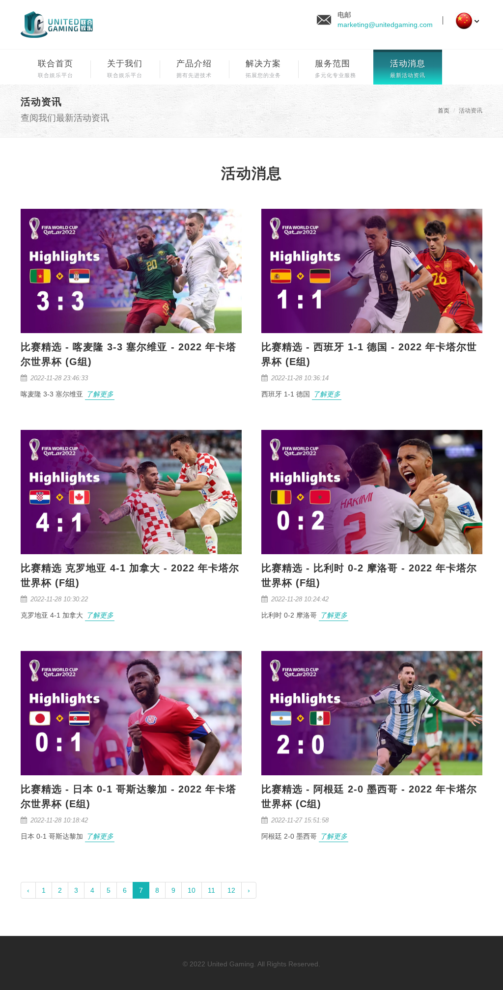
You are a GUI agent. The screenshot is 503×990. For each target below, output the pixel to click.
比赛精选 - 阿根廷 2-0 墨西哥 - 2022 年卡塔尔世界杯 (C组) (369, 796)
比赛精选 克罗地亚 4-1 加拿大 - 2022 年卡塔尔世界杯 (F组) (130, 575)
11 (211, 890)
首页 (443, 110)
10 (192, 890)
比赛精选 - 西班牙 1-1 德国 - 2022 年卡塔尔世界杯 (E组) (369, 354)
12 (231, 890)
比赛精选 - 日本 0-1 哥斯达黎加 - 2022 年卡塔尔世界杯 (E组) (128, 796)
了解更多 (99, 394)
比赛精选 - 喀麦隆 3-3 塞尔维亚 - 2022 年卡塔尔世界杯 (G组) (128, 354)
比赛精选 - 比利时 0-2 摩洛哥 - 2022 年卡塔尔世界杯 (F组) (369, 575)
